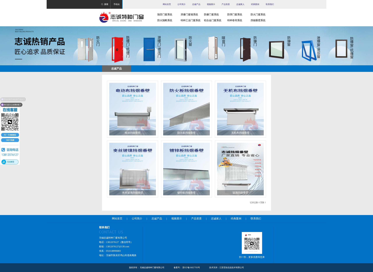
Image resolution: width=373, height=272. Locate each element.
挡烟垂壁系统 (258, 20)
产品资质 (226, 4)
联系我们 (270, 4)
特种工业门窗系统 (190, 20)
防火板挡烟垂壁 (186, 132)
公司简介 (181, 4)
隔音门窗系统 (164, 14)
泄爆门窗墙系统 (189, 14)
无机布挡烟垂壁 (240, 132)
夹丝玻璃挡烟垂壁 (132, 192)
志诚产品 (196, 4)
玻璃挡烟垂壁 (240, 192)
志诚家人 (240, 4)
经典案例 (255, 4)
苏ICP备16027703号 (191, 267)
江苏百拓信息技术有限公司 (231, 267)
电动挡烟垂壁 (132, 132)
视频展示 (211, 4)
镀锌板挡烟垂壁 (186, 192)
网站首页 (167, 4)
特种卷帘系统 (234, 20)
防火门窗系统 (258, 14)
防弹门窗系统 (234, 14)
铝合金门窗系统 (212, 20)
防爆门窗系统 (211, 14)
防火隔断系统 (164, 20)
